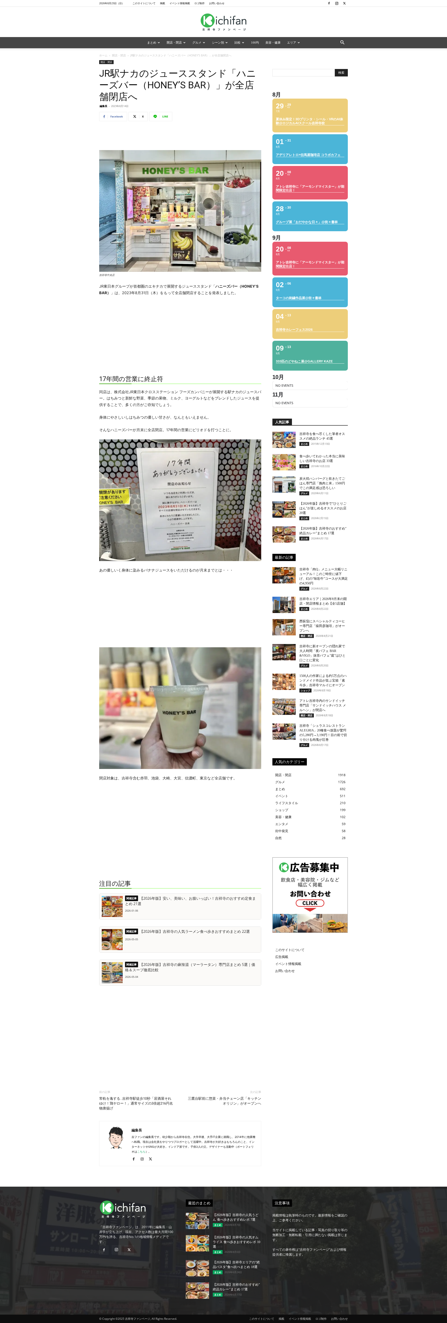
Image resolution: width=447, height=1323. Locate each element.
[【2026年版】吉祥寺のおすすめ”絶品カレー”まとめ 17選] (284, 534)
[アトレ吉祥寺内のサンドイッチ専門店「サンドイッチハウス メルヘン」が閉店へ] (284, 707)
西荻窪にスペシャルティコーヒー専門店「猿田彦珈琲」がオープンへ (322, 626)
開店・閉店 (174, 42)
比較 (237, 42)
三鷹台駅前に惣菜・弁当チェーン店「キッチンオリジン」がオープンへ (224, 1101)
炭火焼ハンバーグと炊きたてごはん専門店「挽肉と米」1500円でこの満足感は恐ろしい (322, 483)
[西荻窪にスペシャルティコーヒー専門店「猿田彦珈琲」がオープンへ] (284, 627)
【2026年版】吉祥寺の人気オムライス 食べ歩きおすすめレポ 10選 (236, 1242)
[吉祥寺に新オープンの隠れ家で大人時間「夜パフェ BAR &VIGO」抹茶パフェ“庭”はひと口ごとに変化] (284, 652)
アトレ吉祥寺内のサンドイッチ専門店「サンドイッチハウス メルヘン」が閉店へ (322, 705)
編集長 (103, 106)
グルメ (196, 42)
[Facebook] (328, 3)
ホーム (103, 55)
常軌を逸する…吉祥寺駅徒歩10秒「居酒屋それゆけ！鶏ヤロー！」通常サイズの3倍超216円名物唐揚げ (136, 1103)
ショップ (305, 690)
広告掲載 (281, 956)
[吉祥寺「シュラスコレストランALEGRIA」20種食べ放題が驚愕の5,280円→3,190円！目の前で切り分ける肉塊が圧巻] (284, 732)
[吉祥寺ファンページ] (223, 22)
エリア (291, 42)
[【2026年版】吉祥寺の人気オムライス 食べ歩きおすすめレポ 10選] (197, 1243)
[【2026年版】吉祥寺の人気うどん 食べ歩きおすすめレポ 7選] (197, 1221)
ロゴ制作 (199, 3)
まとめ (151, 42)
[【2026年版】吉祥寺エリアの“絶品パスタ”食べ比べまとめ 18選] (197, 1268)
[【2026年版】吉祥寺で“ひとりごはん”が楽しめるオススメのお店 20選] (284, 509)
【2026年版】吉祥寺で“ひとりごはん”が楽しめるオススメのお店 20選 (322, 508)
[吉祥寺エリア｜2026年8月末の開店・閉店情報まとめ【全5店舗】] (284, 605)
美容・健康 (273, 42)
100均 (255, 42)
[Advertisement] (180, 137)
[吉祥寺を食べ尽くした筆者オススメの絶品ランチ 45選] (284, 440)
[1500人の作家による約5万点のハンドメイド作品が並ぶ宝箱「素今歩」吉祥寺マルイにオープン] (284, 682)
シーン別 (218, 42)
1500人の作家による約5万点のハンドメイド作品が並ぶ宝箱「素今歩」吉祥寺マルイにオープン (323, 680)
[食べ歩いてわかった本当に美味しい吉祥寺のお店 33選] (284, 462)
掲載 (162, 3)
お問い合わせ (216, 3)
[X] (344, 3)
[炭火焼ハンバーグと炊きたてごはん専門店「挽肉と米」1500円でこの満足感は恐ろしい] (284, 484)
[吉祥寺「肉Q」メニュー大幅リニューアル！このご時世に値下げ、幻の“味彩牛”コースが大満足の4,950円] (284, 575)
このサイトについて (144, 3)
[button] (342, 43)
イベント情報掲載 (179, 3)
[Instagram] (336, 3)
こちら (141, 1151)
